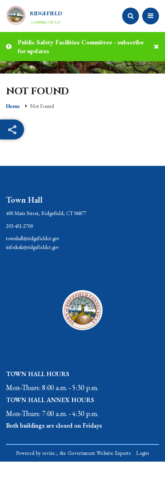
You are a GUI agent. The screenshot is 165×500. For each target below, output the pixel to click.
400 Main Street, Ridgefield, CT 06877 (46, 213)
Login (142, 453)
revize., (50, 453)
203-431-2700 (19, 226)
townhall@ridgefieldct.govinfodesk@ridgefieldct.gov (32, 243)
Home (13, 106)
